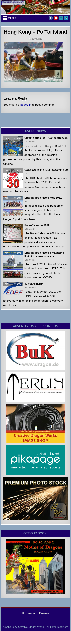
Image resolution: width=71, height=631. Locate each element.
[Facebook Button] (51, 18)
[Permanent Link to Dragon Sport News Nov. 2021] (13, 206)
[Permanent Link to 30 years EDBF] (13, 288)
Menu (12, 18)
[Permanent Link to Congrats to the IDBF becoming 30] (13, 178)
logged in (25, 104)
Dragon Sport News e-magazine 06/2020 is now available (44, 254)
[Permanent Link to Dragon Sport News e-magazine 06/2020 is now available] (13, 264)
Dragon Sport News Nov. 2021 (43, 197)
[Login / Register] (66, 18)
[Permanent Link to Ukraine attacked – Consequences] (13, 146)
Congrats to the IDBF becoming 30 (46, 169)
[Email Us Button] (61, 18)
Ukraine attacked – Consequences (46, 137)
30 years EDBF (33, 283)
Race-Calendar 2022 (37, 225)
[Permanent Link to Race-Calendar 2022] (13, 233)
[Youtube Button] (56, 18)
